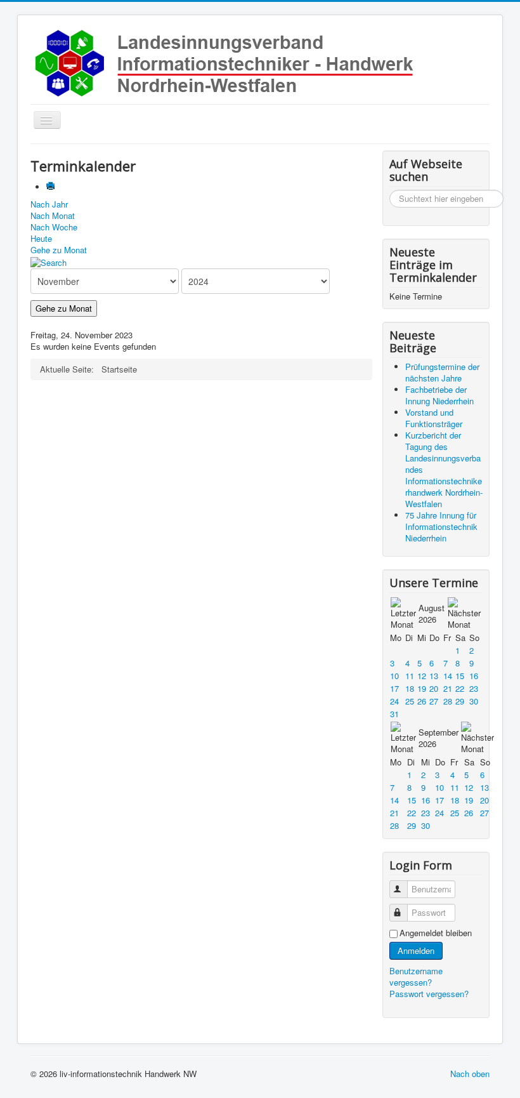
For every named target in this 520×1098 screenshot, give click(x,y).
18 (409, 688)
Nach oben (470, 1074)
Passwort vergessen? (429, 994)
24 (394, 701)
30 (473, 701)
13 (433, 676)
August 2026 (432, 613)
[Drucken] (51, 187)
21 (447, 688)
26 (421, 701)
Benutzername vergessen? (416, 976)
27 (433, 701)
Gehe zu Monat (58, 250)
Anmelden (416, 950)
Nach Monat (52, 215)
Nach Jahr (49, 204)
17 (394, 688)
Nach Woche (53, 227)
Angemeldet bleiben (436, 933)
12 (421, 676)
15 (459, 676)
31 (394, 714)
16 (473, 676)
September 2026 (438, 738)
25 (409, 701)
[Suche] (48, 261)
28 (447, 701)
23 (473, 688)
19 (421, 688)
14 (447, 676)
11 (409, 676)
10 (394, 676)
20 (433, 688)
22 (459, 688)
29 (459, 701)
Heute (41, 238)
